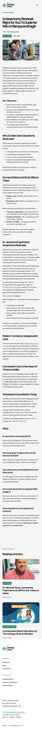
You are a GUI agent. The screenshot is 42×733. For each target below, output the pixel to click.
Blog (4, 665)
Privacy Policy (8, 685)
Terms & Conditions (10, 682)
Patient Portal (8, 679)
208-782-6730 (21, 421)
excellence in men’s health (12, 287)
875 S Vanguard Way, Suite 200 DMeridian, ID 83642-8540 (14, 713)
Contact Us (7, 669)
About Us (6, 662)
